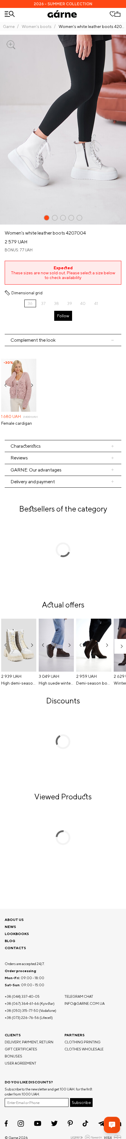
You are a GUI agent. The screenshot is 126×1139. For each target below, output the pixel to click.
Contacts (15, 948)
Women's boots (37, 26)
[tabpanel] (63, 393)
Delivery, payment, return (29, 1042)
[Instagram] (21, 1123)
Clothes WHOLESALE (83, 1049)
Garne (9, 26)
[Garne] (62, 14)
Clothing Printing (82, 1042)
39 (69, 303)
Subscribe (81, 1102)
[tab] (63, 446)
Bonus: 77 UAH (19, 250)
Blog (10, 941)
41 (96, 303)
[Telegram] (101, 1123)
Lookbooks (17, 934)
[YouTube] (37, 1123)
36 (30, 303)
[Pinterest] (70, 1123)
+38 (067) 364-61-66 (22, 1003)
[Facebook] (6, 1123)
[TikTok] (85, 1123)
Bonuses (13, 1056)
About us (14, 919)
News (10, 926)
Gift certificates (21, 1049)
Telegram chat (78, 996)
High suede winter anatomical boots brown (56, 683)
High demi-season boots (18, 683)
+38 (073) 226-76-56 (22, 1017)
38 (56, 303)
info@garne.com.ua (84, 1003)
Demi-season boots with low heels (93, 683)
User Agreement (20, 1063)
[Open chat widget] (112, 1125)
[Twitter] (54, 1123)
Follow (63, 315)
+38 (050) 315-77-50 (21, 1010)
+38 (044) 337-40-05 (22, 996)
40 (83, 303)
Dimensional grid (26, 292)
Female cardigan (16, 423)
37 (43, 303)
